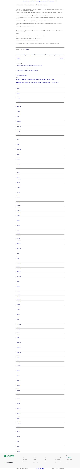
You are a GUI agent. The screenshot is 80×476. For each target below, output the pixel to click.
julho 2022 (18, 172)
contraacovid (18, 79)
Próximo (61, 58)
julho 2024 (18, 139)
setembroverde (18, 82)
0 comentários (27, 49)
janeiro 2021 (18, 207)
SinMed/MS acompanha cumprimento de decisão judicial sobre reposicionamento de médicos (29, 65)
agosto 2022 (18, 169)
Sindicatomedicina (34, 82)
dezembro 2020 (19, 210)
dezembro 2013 (19, 380)
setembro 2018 (19, 276)
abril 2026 (18, 96)
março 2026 (18, 98)
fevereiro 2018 (19, 294)
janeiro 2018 (18, 296)
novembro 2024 (19, 129)
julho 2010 (18, 446)
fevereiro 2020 (19, 235)
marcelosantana (38, 79)
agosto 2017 (18, 309)
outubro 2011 (18, 426)
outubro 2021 (18, 187)
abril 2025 (18, 116)
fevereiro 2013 (19, 400)
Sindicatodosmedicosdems (26, 82)
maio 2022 (18, 174)
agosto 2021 (18, 192)
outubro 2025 (18, 111)
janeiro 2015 (18, 367)
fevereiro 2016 (19, 342)
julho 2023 (18, 154)
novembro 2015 (19, 347)
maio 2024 (18, 141)
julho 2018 (18, 281)
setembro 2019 (19, 248)
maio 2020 (18, 228)
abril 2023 (18, 162)
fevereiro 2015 (19, 365)
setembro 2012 (19, 413)
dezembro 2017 (19, 299)
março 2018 (18, 291)
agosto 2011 (18, 431)
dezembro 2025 (19, 106)
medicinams (44, 79)
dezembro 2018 (19, 268)
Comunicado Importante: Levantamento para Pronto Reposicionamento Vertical (27, 70)
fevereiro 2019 (19, 263)
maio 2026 (18, 93)
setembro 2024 (19, 134)
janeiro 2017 (18, 327)
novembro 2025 (19, 108)
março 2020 (18, 233)
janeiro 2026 (18, 103)
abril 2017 (18, 319)
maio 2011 (18, 438)
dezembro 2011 (19, 421)
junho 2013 (18, 390)
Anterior (18, 58)
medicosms (48, 79)
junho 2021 (18, 195)
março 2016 (18, 339)
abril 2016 (18, 337)
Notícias (42, 1)
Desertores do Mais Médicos (49, 1)
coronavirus (24, 79)
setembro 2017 (19, 306)
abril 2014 (18, 372)
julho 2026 (18, 88)
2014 (33, 1)
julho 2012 (18, 418)
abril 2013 (18, 395)
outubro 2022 (18, 167)
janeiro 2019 (18, 266)
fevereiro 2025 (19, 121)
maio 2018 (18, 286)
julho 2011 (18, 433)
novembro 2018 (19, 271)
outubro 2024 (18, 131)
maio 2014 (18, 370)
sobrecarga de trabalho (55, 82)
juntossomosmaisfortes (31, 79)
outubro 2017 (18, 304)
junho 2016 (18, 334)
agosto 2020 (18, 220)
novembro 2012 (19, 408)
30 (38, 1)
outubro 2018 (18, 273)
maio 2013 (18, 393)
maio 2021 (18, 197)
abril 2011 (18, 441)
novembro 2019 (19, 243)
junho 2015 (18, 355)
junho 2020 (18, 225)
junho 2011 (18, 436)
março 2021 (18, 202)
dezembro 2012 (19, 405)
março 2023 (18, 164)
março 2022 (18, 177)
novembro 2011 (19, 423)
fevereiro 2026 (19, 101)
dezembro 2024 (19, 126)
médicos (53, 79)
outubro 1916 (18, 451)
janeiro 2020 (18, 238)
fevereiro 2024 (19, 149)
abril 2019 (18, 258)
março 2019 (18, 261)
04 (36, 1)
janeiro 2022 (18, 182)
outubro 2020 (18, 215)
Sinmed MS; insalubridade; (46, 82)
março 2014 (18, 375)
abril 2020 (18, 230)
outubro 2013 (18, 385)
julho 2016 (18, 332)
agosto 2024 (18, 136)
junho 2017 (18, 314)
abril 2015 (18, 360)
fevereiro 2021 (19, 205)
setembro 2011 (19, 428)
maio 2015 (18, 357)
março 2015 (18, 362)
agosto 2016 (18, 329)
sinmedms (39, 82)
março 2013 (18, 398)
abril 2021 (18, 200)
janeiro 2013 (18, 403)
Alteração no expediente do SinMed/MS (22, 75)
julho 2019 (18, 253)
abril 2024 (18, 144)
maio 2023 (18, 159)
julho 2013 (18, 388)
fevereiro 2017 (19, 324)
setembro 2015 (19, 352)
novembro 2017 (19, 301)
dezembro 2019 (19, 240)
